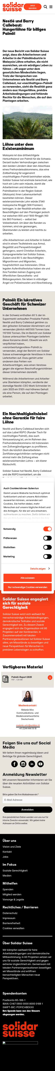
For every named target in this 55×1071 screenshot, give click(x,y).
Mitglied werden (12, 894)
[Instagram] (23, 764)
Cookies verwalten (13, 928)
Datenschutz (10, 913)
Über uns (9, 841)
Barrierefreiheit (11, 923)
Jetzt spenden (33, 6)
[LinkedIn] (32, 764)
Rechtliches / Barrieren (20, 907)
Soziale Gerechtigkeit (15, 870)
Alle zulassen (28, 577)
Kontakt (7, 851)
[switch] (47, 538)
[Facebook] (14, 764)
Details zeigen (38, 568)
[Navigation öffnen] (50, 6)
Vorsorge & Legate (13, 899)
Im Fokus (9, 865)
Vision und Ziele (12, 846)
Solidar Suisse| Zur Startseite (13, 7)
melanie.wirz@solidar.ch (28, 725)
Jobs (5, 856)
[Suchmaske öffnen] (45, 7)
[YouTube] (40, 764)
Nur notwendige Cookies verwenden (27, 587)
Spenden (8, 889)
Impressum (9, 918)
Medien (7, 875)
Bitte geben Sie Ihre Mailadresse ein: (21, 794)
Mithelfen (10, 883)
